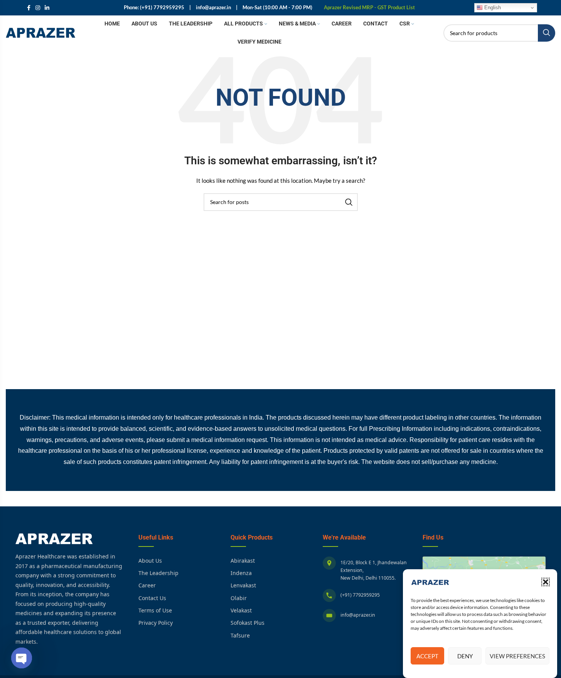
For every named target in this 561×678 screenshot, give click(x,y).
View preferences (517, 656)
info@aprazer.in (357, 615)
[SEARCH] (546, 33)
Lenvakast (243, 585)
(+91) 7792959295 (360, 595)
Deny (465, 656)
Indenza (241, 573)
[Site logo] (40, 32)
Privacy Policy (155, 622)
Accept (427, 656)
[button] (545, 582)
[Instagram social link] (37, 8)
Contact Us (152, 598)
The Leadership (158, 573)
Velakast (241, 610)
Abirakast (243, 560)
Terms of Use (155, 610)
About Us (150, 560)
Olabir (239, 598)
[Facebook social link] (28, 8)
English (492, 7)
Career (147, 585)
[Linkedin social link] (47, 8)
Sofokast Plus (247, 622)
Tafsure (240, 635)
